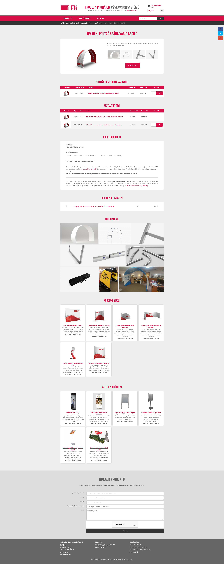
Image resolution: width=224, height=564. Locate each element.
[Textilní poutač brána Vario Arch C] (85, 56)
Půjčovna (84, 18)
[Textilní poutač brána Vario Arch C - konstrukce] (126, 54)
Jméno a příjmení (78, 493)
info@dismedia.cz (131, 10)
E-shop (68, 18)
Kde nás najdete (134, 542)
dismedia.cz (101, 547)
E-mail (82, 497)
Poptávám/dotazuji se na (75, 506)
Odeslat (125, 531)
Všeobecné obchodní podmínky (137, 186)
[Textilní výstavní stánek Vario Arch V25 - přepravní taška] (79, 279)
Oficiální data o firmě (136, 544)
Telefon (81, 502)
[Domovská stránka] (61, 23)
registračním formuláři (89, 169)
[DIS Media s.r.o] (68, 8)
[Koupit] (159, 93)
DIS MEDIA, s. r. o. (127, 559)
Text (82, 510)
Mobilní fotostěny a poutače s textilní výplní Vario (85, 23)
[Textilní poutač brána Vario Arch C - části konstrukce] (145, 255)
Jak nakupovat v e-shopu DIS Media (140, 549)
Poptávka (132, 65)
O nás (100, 18)
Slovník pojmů (134, 552)
